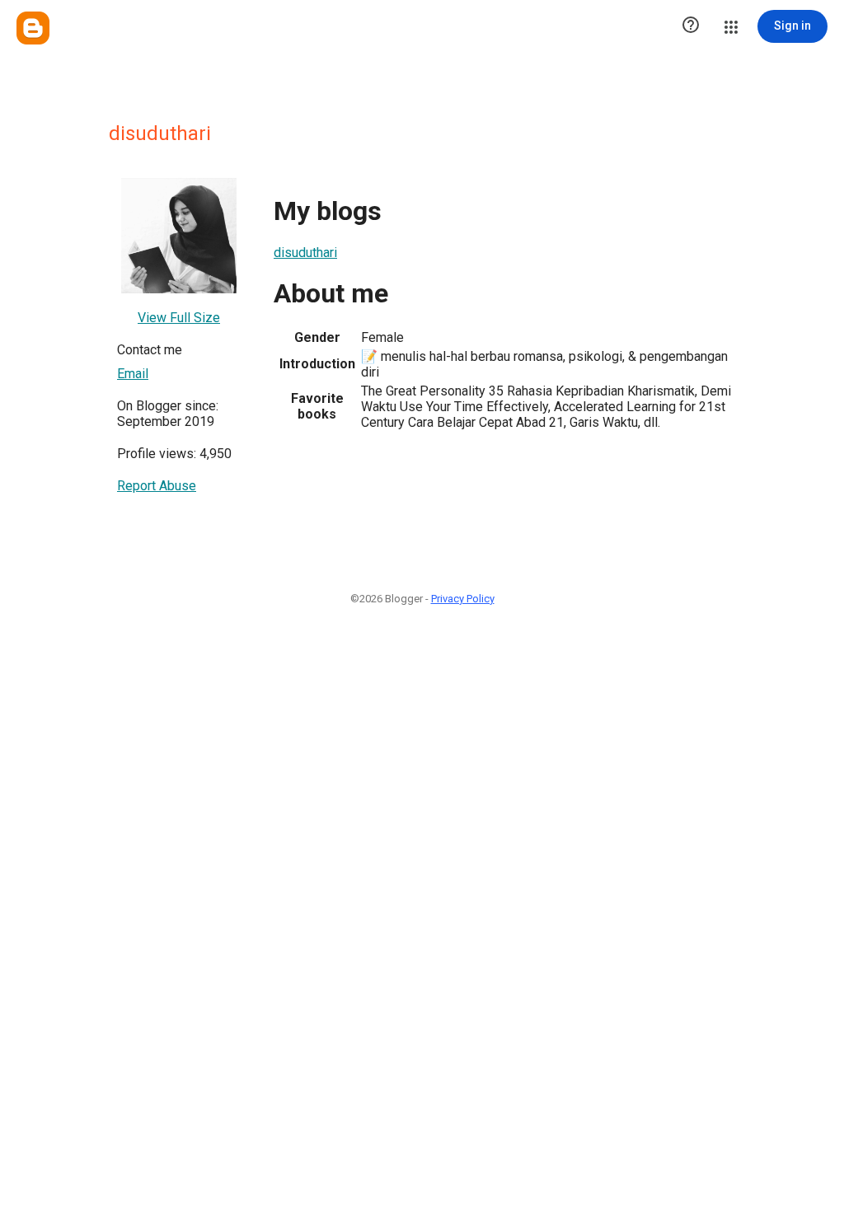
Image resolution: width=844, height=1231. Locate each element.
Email (132, 373)
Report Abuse (156, 486)
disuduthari (305, 252)
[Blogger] (32, 28)
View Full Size (179, 317)
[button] (690, 26)
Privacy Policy (463, 598)
